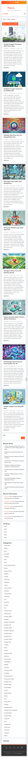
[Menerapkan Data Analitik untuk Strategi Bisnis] (14, 172)
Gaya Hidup (7, 579)
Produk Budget (7, 687)
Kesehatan (6, 131)
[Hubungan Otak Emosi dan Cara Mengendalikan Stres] (14, 125)
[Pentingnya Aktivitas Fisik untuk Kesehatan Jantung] (14, 261)
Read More (6, 67)
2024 (5, 532)
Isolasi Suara (7, 596)
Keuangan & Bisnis (8, 639)
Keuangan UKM (7, 224)
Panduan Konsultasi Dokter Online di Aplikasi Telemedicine (14, 318)
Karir (5, 608)
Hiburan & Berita (7, 588)
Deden (5, 516)
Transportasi (6, 718)
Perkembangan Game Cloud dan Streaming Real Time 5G (13, 362)
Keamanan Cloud (8, 610)
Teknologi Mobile (8, 713)
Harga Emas (6, 582)
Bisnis (5, 551)
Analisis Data (6, 178)
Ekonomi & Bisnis (8, 571)
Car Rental (6, 557)
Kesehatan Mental (8, 633)
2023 (5, 535)
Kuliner (5, 647)
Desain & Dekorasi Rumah (9, 565)
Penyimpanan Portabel (9, 679)
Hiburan (6, 585)
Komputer (6, 645)
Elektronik (6, 574)
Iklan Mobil (6, 591)
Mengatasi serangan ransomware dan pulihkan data (13, 90)
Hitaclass (6, 496)
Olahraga (6, 664)
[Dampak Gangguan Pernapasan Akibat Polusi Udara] (14, 34)
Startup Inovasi (7, 701)
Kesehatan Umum (7, 267)
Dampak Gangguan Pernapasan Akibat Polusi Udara (13, 45)
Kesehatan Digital (7, 313)
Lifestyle (6, 650)
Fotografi (6, 576)
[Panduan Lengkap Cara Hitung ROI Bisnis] (14, 396)
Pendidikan (6, 673)
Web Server (6, 733)
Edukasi (6, 568)
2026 (5, 526)
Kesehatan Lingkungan (9, 40)
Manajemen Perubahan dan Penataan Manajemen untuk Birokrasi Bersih (13, 465)
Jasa (5, 599)
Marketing (6, 656)
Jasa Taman (6, 602)
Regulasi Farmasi (7, 693)
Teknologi (6, 704)
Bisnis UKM (6, 403)
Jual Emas (6, 605)
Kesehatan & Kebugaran (9, 622)
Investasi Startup (7, 593)
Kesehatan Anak (7, 625)
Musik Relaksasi (7, 662)
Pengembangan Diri (8, 676)
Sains (5, 699)
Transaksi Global (7, 716)
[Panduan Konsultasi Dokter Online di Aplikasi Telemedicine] (14, 307)
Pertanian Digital (7, 684)
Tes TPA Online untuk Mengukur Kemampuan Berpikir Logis (14, 461)
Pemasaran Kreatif (8, 670)
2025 (5, 529)
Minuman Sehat (7, 659)
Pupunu (11, 7)
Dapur (5, 562)
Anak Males (7, 506)
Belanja (5, 548)
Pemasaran (6, 667)
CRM (5, 559)
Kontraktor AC (7, 501)
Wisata (5, 735)
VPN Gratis (6, 730)
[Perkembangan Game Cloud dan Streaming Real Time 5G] (14, 352)
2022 (5, 537)
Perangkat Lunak (7, 681)
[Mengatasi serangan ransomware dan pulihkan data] (14, 79)
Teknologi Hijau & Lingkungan (10, 710)
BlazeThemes (19, 753)
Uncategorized (7, 724)
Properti (6, 690)
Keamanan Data (7, 85)
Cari (4, 435)
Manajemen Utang (8, 653)
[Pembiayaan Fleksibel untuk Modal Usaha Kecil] (14, 218)
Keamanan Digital (8, 616)
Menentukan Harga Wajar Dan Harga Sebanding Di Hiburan (13, 479)
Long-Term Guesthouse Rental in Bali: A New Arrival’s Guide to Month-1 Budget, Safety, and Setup (15, 447)
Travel (5, 721)
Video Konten (7, 727)
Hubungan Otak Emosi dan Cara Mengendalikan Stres (13, 136)
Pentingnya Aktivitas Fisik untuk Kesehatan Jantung (12, 272)
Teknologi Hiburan (8, 358)
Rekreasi (6, 696)
